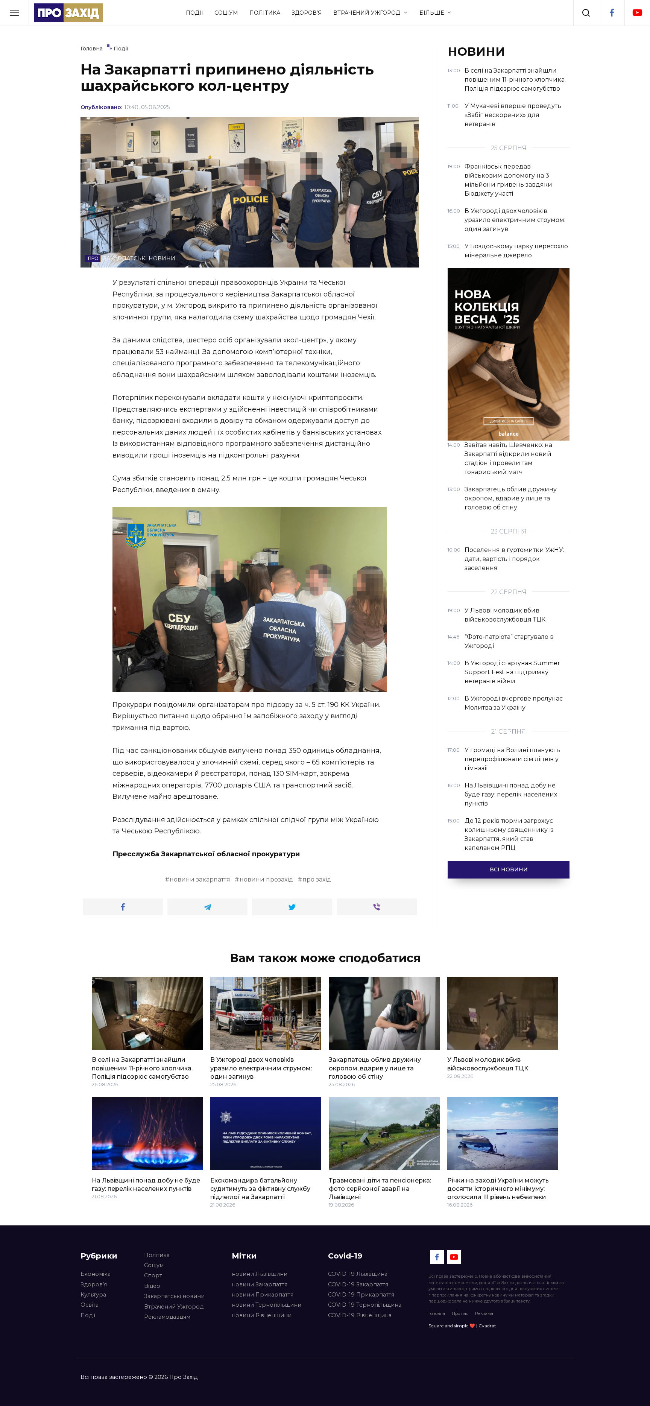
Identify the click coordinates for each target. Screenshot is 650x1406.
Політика (264, 12)
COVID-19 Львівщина (357, 1274)
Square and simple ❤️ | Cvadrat (462, 1325)
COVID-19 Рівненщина (360, 1315)
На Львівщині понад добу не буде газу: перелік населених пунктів (146, 1184)
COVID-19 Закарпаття (358, 1284)
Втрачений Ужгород (366, 12)
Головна (436, 1313)
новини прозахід (266, 879)
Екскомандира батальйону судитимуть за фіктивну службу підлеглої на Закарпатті (260, 1188)
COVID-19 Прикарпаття (361, 1294)
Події (194, 12)
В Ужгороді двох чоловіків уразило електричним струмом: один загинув (261, 1068)
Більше (431, 12)
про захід (316, 879)
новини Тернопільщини (266, 1304)
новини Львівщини (259, 1274)
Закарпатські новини (174, 1296)
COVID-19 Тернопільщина (364, 1304)
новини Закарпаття (259, 1284)
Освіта (89, 1304)
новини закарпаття (200, 879)
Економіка (95, 1274)
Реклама (484, 1313)
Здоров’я (307, 12)
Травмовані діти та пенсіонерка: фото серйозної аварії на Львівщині (380, 1188)
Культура (93, 1294)
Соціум (226, 12)
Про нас (460, 1313)
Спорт (153, 1275)
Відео (152, 1286)
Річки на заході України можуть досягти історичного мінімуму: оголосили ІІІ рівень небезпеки (498, 1188)
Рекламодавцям (167, 1316)
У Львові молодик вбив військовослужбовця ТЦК (487, 1064)
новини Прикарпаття (262, 1294)
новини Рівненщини (262, 1315)
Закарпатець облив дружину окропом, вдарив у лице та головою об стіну (375, 1068)
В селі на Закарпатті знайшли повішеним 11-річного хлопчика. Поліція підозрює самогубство (142, 1068)
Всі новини (509, 869)
